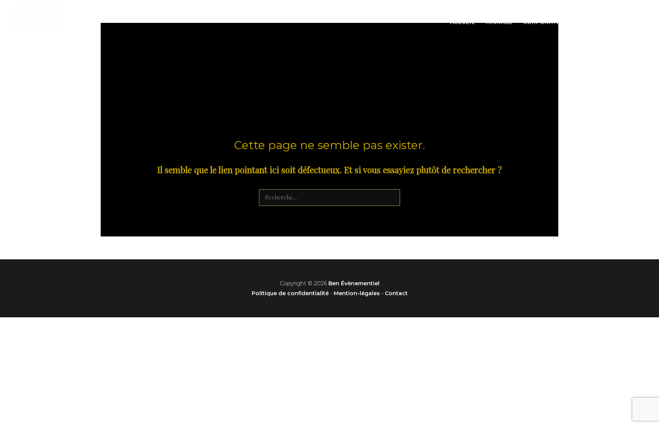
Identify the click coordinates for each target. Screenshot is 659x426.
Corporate (541, 22)
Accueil (462, 22)
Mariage (499, 22)
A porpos (586, 22)
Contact (626, 22)
